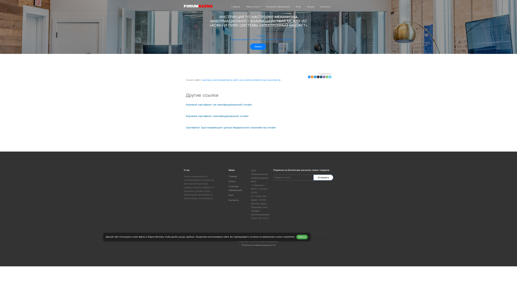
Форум (310, 6)
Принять (302, 237)
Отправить (323, 177)
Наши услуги (253, 6)
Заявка (258, 46)
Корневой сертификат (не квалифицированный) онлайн (219, 104)
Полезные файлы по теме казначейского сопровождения (261, 39)
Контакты (325, 6)
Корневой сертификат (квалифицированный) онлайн (217, 116)
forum (198, 6)
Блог (298, 6)
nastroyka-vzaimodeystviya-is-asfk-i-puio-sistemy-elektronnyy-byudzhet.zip (241, 80)
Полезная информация (278, 6)
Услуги (232, 181)
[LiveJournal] (321, 77)
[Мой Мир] (315, 77)
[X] (318, 77)
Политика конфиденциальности (259, 245)
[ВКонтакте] (309, 77)
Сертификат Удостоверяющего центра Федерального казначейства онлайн (231, 127)
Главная (235, 6)
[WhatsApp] (327, 77)
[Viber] (324, 77)
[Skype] (330, 77)
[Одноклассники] (312, 77)
